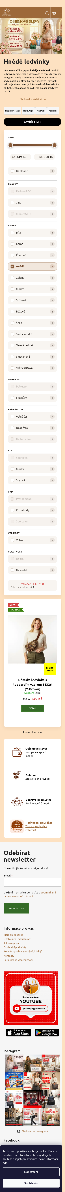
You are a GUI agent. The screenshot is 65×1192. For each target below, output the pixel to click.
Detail (33, 708)
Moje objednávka (13, 934)
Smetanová (34, 356)
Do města (34, 427)
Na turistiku (34, 439)
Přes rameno (34, 498)
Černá (34, 243)
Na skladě (34, 171)
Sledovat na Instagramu (35, 1131)
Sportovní (34, 457)
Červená (34, 255)
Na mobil (34, 570)
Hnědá (34, 266)
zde (5, 1162)
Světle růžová (34, 367)
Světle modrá (34, 334)
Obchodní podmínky (15, 947)
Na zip (34, 558)
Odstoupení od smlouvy (17, 938)
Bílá (34, 232)
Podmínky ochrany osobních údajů (23, 951)
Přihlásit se (16, 908)
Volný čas (34, 416)
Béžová (34, 311)
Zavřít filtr (32, 121)
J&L (34, 202)
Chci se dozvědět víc (31, 99)
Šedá (34, 322)
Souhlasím (31, 1183)
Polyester (34, 386)
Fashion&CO (34, 191)
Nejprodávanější (12, 110)
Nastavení (31, 1172)
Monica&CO (34, 213)
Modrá (34, 288)
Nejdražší (41, 110)
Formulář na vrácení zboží (18, 959)
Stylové (34, 480)
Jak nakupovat (12, 942)
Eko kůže (34, 397)
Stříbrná (34, 300)
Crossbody (34, 510)
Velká (34, 540)
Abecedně (53, 110)
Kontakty (9, 955)
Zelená (34, 277)
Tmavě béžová (34, 345)
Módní (34, 469)
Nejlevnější (28, 110)
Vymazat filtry (31, 583)
